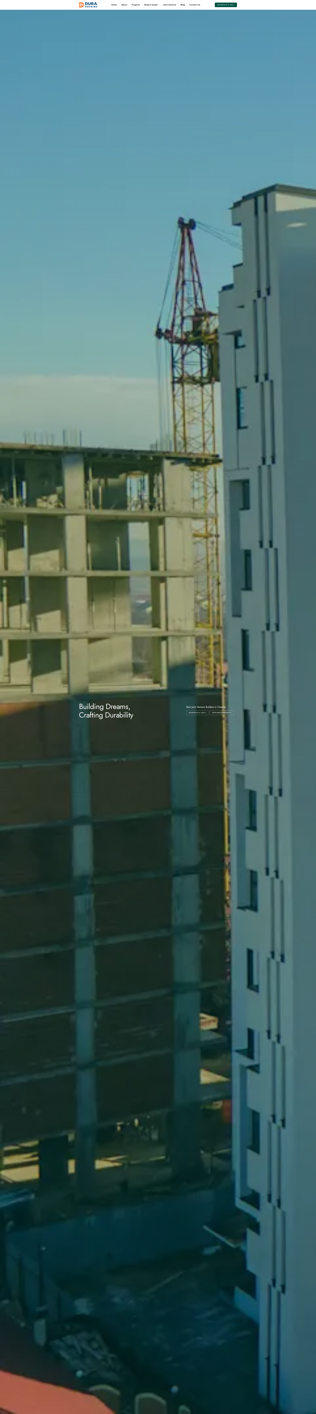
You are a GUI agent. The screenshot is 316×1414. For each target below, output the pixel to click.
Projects (136, 4)
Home (114, 4)
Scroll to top (5, 708)
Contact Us (194, 4)
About (124, 4)
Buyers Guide (151, 4)
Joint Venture (169, 4)
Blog (183, 4)
